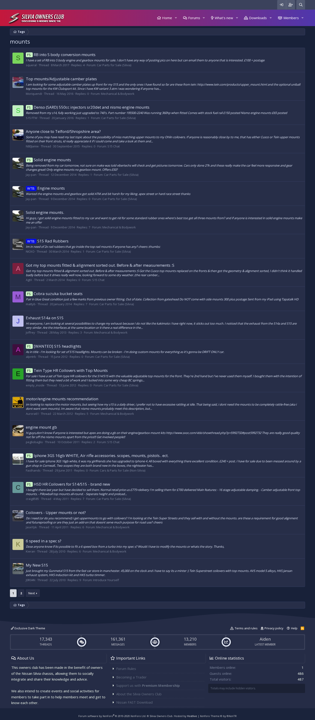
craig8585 (32, 499)
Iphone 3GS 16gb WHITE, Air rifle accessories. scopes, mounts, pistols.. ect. (98, 455)
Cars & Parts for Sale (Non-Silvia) (122, 470)
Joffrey (30, 332)
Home (167, 17)
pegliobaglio (34, 442)
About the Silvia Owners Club (139, 694)
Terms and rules (246, 628)
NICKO (30, 251)
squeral (31, 65)
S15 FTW (31, 118)
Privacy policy (273, 628)
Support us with (148, 685)
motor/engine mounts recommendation (62, 398)
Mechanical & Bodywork (117, 94)
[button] (175, 18)
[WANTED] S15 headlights (54, 346)
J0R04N (30, 580)
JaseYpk (31, 527)
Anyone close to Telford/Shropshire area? (63, 131)
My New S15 (37, 565)
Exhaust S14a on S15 (45, 317)
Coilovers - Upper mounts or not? (56, 512)
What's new (224, 17)
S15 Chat (113, 146)
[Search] (300, 4)
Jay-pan (31, 175)
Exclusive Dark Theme (29, 628)
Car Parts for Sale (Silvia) (114, 65)
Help (294, 628)
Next (31, 593)
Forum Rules (126, 668)
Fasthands (33, 470)
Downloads (258, 17)
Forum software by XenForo (112, 716)
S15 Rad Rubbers (47, 241)
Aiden (265, 639)
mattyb (31, 304)
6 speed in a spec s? (43, 541)
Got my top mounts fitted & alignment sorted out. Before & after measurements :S (100, 265)
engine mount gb (41, 427)
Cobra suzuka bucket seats (55, 293)
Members (291, 17)
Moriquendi (34, 94)
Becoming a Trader (131, 677)
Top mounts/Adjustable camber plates (61, 78)
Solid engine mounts (49, 159)
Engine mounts (46, 188)
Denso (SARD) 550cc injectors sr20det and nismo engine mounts (88, 107)
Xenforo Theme (218, 716)
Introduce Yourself (106, 580)
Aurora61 (32, 414)
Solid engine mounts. (45, 212)
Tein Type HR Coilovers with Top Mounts (67, 370)
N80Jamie (32, 146)
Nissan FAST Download (134, 702)
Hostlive (192, 716)
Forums (194, 17)
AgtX (29, 280)
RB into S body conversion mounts (61, 54)
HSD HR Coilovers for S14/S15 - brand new (68, 484)
